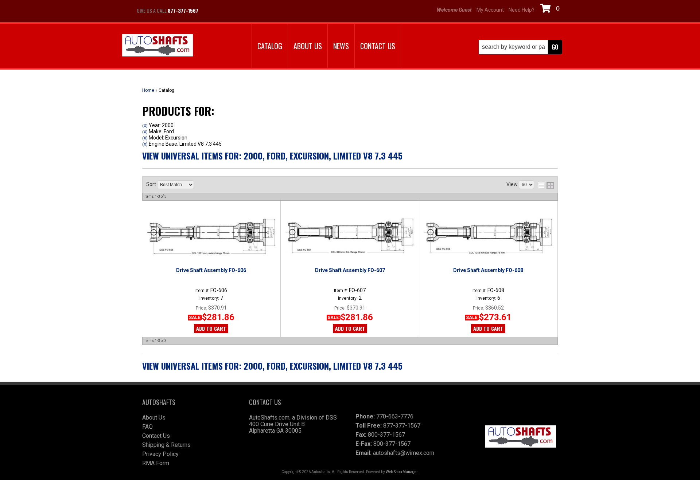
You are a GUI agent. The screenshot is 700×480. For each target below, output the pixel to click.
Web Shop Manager (401, 472)
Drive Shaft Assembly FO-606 (211, 270)
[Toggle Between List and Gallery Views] (546, 185)
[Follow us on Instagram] (230, 10)
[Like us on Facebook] (211, 10)
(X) (145, 125)
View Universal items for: (272, 155)
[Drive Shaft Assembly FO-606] (211, 236)
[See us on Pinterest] (248, 10)
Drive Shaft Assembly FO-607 (350, 270)
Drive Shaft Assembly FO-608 (488, 270)
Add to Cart (211, 328)
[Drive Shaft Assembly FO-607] (350, 236)
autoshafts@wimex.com (403, 452)
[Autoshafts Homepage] (157, 46)
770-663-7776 (394, 416)
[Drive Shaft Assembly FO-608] (488, 236)
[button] (520, 47)
